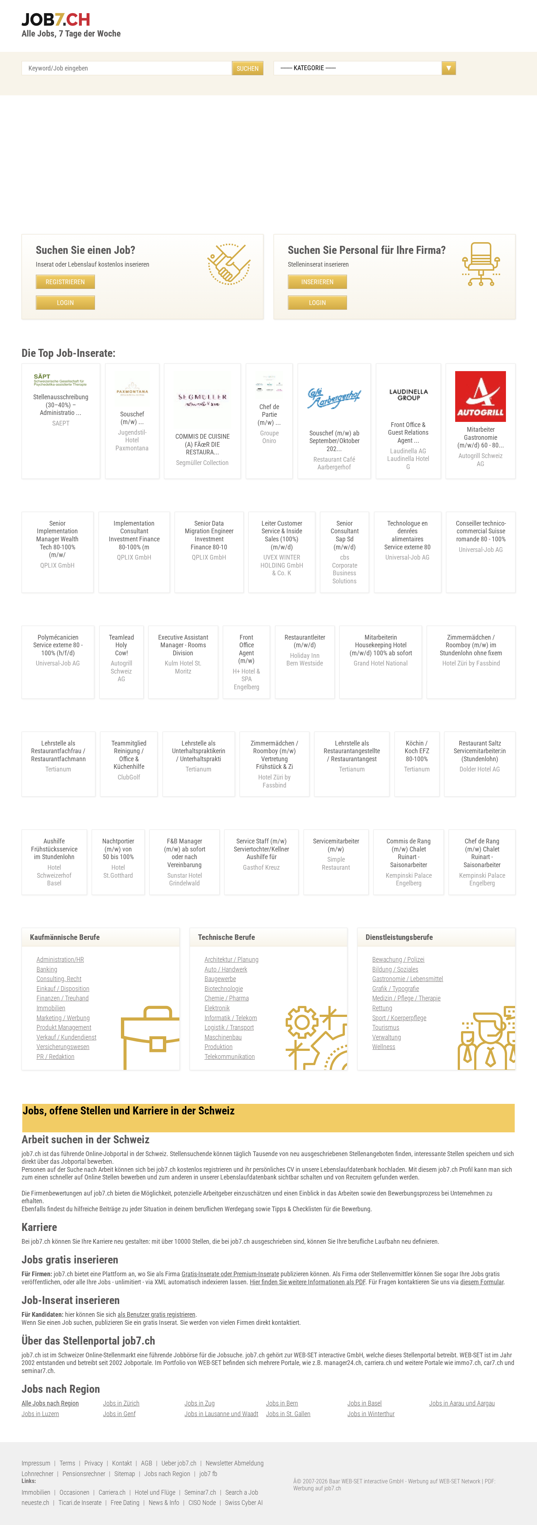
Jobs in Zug (199, 1403)
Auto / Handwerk (226, 969)
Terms (67, 1463)
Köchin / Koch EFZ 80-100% (417, 751)
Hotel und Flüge (155, 1492)
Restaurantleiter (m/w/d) (305, 641)
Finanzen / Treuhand (63, 998)
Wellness (383, 1047)
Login (65, 302)
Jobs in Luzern (40, 1414)
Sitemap (124, 1474)
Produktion (219, 1047)
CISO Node (202, 1502)
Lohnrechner (37, 1474)
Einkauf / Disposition (63, 988)
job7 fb (208, 1474)
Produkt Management (64, 1027)
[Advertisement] (268, 165)
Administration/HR (60, 959)
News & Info (164, 1502)
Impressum (36, 1463)
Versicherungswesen (63, 1047)
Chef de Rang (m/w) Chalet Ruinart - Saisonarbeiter (482, 853)
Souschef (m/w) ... (132, 431)
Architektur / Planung (232, 959)
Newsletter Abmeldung (235, 1463)
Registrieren (65, 282)
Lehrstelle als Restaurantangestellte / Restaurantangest (352, 751)
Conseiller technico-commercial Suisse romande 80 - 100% (481, 531)
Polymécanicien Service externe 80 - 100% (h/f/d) (58, 645)
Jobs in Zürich (121, 1403)
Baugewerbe (220, 979)
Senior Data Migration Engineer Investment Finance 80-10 (209, 535)
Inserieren (317, 282)
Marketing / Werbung (63, 1018)
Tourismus (385, 1027)
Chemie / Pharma (227, 998)
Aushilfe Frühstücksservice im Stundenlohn (54, 849)
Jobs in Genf (119, 1414)
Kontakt (122, 1463)
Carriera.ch (112, 1492)
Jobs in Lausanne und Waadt (221, 1414)
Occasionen (75, 1492)
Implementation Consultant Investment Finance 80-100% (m (134, 535)
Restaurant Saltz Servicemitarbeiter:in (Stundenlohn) (480, 751)
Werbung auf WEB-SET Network (444, 1481)
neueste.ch (35, 1502)
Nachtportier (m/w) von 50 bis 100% (118, 849)
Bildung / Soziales (395, 969)
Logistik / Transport (229, 1027)
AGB (146, 1463)
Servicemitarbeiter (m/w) (336, 845)
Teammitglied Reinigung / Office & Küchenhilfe (128, 755)
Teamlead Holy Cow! (121, 645)
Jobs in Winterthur (371, 1414)
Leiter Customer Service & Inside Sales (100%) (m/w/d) (282, 535)
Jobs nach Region (167, 1474)
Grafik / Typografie (395, 988)
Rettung (382, 1008)
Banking (47, 969)
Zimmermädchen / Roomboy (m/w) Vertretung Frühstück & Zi (274, 755)
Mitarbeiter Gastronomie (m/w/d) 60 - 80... (480, 446)
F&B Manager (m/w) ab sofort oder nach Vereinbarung (184, 853)
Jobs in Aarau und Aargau (462, 1403)
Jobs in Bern (282, 1403)
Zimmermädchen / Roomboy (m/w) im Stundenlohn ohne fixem (471, 645)
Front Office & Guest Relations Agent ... (408, 445)
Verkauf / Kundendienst (66, 1037)
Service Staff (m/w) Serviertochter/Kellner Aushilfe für (261, 849)
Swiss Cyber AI (244, 1502)
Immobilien (51, 1008)
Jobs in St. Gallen (288, 1414)
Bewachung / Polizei (398, 959)
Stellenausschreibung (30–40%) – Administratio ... (60, 410)
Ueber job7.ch (179, 1463)
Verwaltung (386, 1037)
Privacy (93, 1463)
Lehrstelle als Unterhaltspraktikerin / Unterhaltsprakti (198, 751)
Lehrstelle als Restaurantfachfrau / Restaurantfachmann (58, 751)
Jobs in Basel (364, 1403)
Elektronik (217, 1008)
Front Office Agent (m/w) (246, 649)
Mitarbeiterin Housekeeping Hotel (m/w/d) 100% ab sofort (381, 645)
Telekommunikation (230, 1056)
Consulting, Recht (59, 979)
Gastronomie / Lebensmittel (407, 979)
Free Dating (125, 1502)
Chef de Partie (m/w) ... (269, 424)
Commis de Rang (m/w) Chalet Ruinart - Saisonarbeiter (408, 853)
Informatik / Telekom (231, 1018)
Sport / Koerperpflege (399, 1018)
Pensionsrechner (83, 1474)
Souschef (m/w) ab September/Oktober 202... (334, 450)
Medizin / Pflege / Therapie (406, 998)
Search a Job (241, 1492)
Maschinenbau (223, 1037)
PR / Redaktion (56, 1056)
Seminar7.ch (200, 1492)
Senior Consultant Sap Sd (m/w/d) (345, 535)
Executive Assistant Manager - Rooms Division (183, 645)
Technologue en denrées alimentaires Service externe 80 (407, 535)
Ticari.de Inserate (80, 1502)
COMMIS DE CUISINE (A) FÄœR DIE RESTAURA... (202, 449)
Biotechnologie (224, 988)
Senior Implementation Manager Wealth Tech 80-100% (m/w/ (57, 538)
